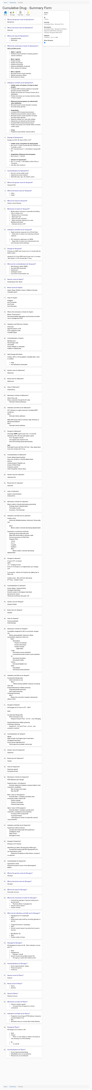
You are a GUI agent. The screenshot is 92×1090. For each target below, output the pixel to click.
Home (5, 2)
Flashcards (13, 2)
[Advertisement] (57, 63)
